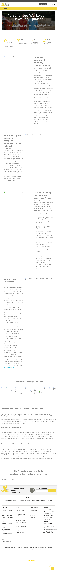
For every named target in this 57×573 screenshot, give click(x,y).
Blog (17, 528)
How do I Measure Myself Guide (21, 523)
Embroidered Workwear (11, 500)
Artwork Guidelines (21, 526)
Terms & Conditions (7, 517)
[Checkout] (55, 4)
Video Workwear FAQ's (20, 515)
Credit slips (33, 515)
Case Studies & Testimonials (20, 511)
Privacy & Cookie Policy (6, 520)
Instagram (49, 532)
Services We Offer (7, 510)
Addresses (32, 517)
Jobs (3, 539)
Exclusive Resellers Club (7, 534)
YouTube (47, 532)
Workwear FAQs (20, 520)
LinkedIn (52, 532)
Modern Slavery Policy (6, 530)
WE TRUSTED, (28, 560)
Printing (49, 500)
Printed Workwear (25, 500)
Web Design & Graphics (38, 500)
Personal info (33, 510)
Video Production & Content (28, 503)
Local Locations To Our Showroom (21, 531)
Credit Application (7, 541)
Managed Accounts (7, 513)
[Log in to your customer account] (52, 4)
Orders (31, 513)
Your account (34, 507)
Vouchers (32, 520)
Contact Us (5, 537)
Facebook (44, 532)
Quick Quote (43, 4)
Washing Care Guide (21, 518)
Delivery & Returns (7, 523)
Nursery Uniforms (7, 515)
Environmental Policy (6, 526)
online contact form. (10, 367)
